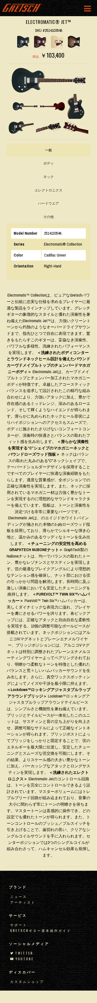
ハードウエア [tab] (48, 203)
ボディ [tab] (48, 163)
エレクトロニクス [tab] (48, 190)
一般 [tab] (48, 150)
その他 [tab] (48, 217)
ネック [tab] (48, 176)
